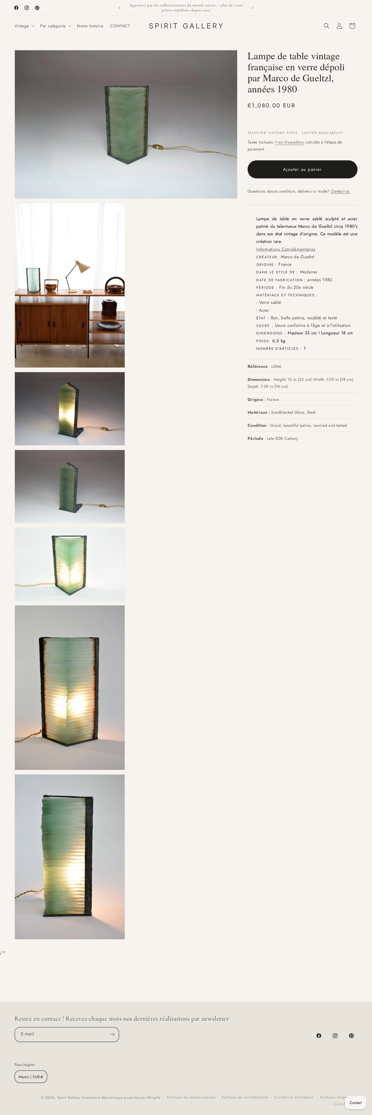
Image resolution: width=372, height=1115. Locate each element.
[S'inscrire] (112, 1034)
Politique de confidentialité (244, 1097)
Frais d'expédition (289, 142)
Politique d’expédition (338, 1097)
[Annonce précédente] (119, 7)
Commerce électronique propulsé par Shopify (121, 1097)
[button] (24, 26)
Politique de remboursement (191, 1097)
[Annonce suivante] (252, 7)
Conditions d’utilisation (294, 1097)
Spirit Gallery (69, 1097)
